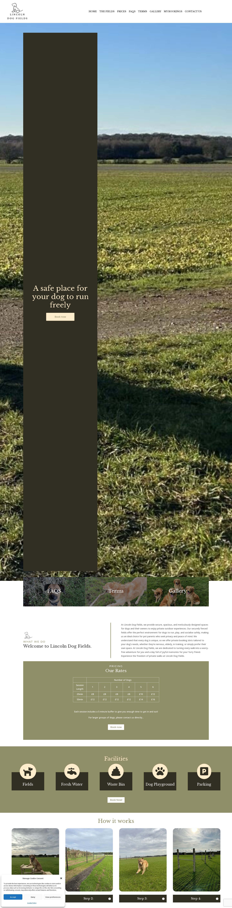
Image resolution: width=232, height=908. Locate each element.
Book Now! (116, 800)
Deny (33, 897)
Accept (13, 897)
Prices (121, 12)
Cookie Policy (31, 903)
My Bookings (173, 12)
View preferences (53, 897)
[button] (61, 878)
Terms (142, 12)
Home (93, 12)
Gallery (155, 12)
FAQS (132, 12)
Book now (60, 316)
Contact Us (193, 12)
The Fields (106, 12)
